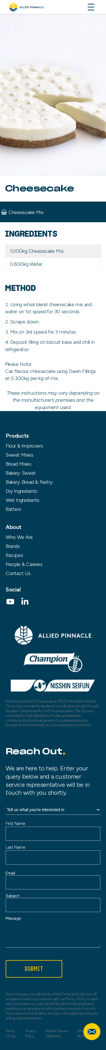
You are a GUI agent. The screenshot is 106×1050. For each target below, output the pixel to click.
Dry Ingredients (21, 491)
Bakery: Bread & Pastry (29, 482)
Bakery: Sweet (21, 473)
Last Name (15, 847)
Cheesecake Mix (25, 212)
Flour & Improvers (24, 446)
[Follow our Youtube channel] (10, 603)
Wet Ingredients (22, 500)
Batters (13, 509)
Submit (34, 969)
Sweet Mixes (19, 455)
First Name (15, 823)
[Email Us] (91, 1031)
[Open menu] (91, 7)
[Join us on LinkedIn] (25, 603)
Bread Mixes (18, 464)
